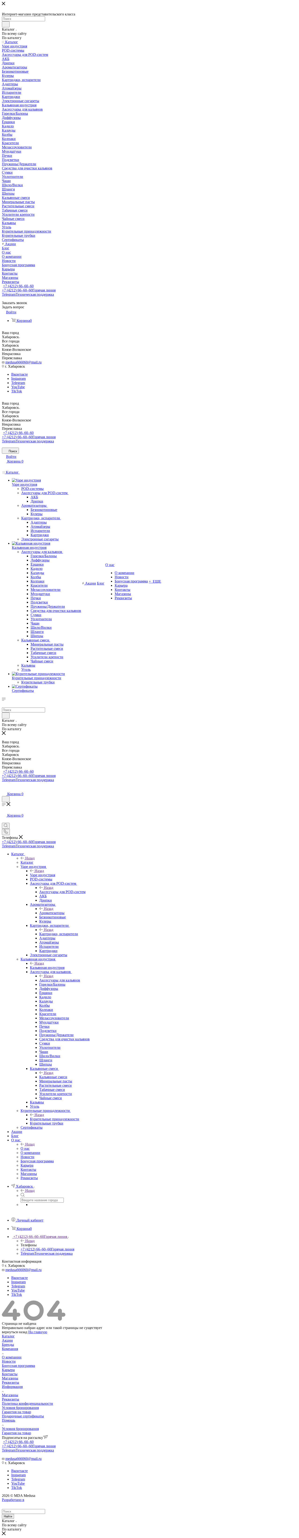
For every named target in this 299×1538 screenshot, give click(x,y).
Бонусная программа (18, 1366)
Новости (9, 1361)
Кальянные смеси (53, 1077)
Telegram (28, 294)
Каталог (27, 862)
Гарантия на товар (16, 1412)
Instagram (18, 379)
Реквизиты (10, 1382)
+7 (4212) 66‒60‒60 (18, 286)
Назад (30, 858)
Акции (7, 1340)
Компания (10, 1349)
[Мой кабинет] (4, 789)
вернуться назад (14, 1332)
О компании (11, 1357)
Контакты (10, 1374)
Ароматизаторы (51, 913)
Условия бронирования (20, 1408)
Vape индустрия (42, 875)
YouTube (18, 387)
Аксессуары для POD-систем (62, 892)
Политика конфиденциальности (27, 1403)
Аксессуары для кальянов (59, 980)
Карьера (8, 1370)
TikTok (16, 391)
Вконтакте (19, 374)
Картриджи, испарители (58, 934)
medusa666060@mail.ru (23, 362)
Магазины (10, 1378)
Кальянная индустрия (47, 968)
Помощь (8, 1420)
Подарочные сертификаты (23, 1416)
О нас (25, 1148)
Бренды (8, 1345)
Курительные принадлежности (54, 1119)
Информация (12, 1387)
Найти (8, 1516)
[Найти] (6, 24)
